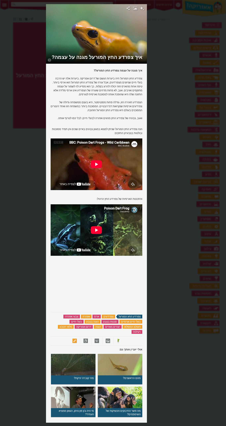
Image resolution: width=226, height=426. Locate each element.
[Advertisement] (187, 53)
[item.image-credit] (49, 60)
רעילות (137, 332)
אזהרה (86, 316)
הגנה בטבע (92, 321)
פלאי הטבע (66, 326)
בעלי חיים (76, 321)
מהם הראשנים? (132, 378)
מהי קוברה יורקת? (84, 378)
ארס (96, 316)
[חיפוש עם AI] (142, 8)
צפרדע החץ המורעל (129, 316)
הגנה (98, 326)
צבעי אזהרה (71, 316)
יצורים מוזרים (112, 326)
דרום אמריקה (83, 326)
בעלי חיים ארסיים (131, 321)
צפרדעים (108, 316)
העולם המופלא (132, 326)
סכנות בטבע (110, 321)
